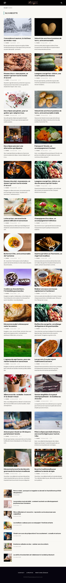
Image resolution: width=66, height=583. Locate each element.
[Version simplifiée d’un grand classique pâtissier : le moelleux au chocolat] (48, 383)
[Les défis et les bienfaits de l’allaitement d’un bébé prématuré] (8, 558)
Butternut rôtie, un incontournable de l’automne (17, 255)
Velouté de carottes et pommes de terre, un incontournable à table (48, 112)
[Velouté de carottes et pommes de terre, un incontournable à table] (48, 99)
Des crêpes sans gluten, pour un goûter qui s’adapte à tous (16, 112)
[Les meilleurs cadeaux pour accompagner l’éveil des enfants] (8, 526)
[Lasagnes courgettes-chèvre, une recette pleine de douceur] (48, 62)
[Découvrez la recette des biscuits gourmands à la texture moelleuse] (17, 458)
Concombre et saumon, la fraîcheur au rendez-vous (17, 39)
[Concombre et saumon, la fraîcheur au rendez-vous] (17, 27)
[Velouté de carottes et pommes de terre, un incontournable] (48, 27)
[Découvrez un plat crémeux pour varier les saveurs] (17, 313)
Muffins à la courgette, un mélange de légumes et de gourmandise (48, 325)
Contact (21, 572)
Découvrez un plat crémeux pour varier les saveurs (16, 325)
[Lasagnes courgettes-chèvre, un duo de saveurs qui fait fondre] (48, 170)
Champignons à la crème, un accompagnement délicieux (45, 219)
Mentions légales (41, 572)
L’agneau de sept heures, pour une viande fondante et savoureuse (17, 360)
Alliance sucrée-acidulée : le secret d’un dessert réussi (17, 396)
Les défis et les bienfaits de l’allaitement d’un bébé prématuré (33, 555)
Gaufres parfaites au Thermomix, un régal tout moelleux (48, 255)
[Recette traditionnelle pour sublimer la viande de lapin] (48, 458)
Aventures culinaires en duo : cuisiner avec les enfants (30, 544)
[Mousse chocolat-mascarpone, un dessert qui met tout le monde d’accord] (17, 170)
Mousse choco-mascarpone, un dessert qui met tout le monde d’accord (16, 75)
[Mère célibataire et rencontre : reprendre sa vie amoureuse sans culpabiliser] (8, 515)
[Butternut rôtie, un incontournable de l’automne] (17, 242)
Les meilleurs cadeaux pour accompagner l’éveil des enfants (33, 523)
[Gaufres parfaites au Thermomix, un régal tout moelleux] (48, 242)
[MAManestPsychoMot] (33, 3)
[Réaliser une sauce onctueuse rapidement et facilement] (48, 277)
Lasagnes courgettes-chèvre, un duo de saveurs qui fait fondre (47, 182)
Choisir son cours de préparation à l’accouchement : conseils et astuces (37, 533)
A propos (30, 572)
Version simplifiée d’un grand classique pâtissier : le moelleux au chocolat (48, 397)
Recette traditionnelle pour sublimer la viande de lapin (45, 470)
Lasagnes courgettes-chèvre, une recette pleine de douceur (48, 74)
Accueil (5, 7)
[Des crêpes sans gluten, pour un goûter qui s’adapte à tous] (17, 99)
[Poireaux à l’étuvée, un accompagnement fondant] (48, 135)
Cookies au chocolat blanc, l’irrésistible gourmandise (14, 290)
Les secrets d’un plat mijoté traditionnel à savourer (45, 360)
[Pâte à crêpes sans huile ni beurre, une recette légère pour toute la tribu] (48, 420)
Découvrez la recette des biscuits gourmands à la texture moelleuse (17, 470)
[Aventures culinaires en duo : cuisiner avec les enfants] (8, 547)
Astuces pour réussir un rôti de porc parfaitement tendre (17, 433)
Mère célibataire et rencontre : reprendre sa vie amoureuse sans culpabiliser (34, 513)
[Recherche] (61, 3)
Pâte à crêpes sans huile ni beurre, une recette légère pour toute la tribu (47, 434)
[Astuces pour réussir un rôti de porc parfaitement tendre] (17, 420)
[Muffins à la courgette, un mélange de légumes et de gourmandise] (48, 313)
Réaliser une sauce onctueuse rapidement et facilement (46, 290)
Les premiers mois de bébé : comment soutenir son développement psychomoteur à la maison (35, 502)
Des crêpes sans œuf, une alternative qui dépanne (13, 147)
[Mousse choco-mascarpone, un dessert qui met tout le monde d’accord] (17, 62)
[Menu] (5, 3)
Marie (7, 42)
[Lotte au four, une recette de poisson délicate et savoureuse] (17, 207)
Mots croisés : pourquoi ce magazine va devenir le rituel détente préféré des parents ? (37, 491)
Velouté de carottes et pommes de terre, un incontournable (48, 39)
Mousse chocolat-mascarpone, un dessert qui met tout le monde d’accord (17, 183)
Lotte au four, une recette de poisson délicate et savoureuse (16, 219)
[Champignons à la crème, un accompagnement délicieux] (48, 207)
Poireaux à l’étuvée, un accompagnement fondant (45, 147)
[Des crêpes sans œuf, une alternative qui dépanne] (17, 135)
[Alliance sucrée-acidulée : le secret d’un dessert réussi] (17, 383)
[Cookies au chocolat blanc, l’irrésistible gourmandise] (17, 277)
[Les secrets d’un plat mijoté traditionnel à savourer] (48, 348)
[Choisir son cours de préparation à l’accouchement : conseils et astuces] (8, 536)
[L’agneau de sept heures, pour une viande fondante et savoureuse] (17, 348)
